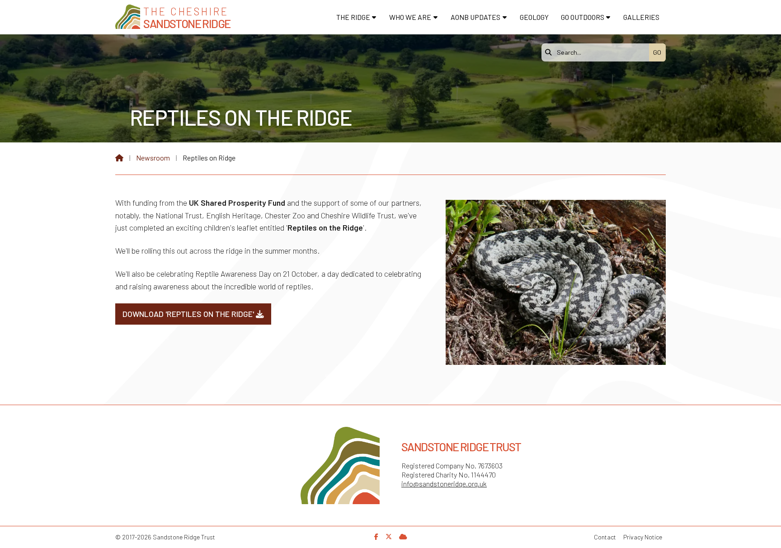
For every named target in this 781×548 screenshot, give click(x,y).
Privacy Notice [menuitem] (642, 537)
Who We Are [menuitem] (410, 17)
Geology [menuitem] (534, 17)
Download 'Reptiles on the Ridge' (193, 314)
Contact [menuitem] (605, 537)
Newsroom (153, 157)
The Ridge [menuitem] (353, 17)
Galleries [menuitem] (641, 17)
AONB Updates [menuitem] (475, 17)
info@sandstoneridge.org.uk (444, 483)
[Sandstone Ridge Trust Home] (127, 16)
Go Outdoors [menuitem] (582, 17)
